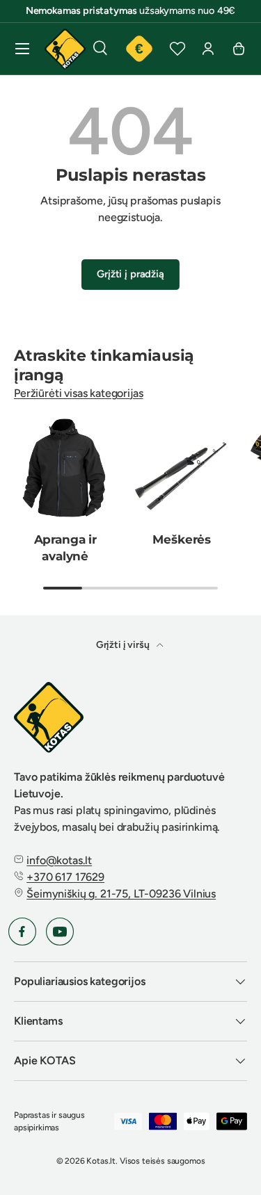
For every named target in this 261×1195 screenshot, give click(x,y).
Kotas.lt (101, 1161)
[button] (238, 48)
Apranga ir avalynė (65, 548)
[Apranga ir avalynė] (65, 469)
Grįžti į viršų (124, 645)
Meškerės (181, 539)
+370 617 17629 (65, 877)
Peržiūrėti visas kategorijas (78, 393)
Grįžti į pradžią (130, 274)
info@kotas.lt (59, 860)
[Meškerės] (182, 469)
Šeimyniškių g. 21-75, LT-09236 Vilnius (121, 893)
